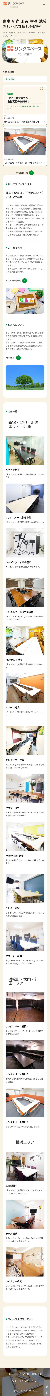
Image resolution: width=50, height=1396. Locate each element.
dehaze (44, 4)
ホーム (11, 1374)
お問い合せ (36, 1374)
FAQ (14, 1381)
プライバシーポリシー (29, 1381)
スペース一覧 (23, 1374)
